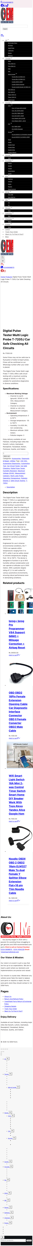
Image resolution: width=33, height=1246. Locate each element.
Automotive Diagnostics (11, 463)
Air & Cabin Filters (12, 43)
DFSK (6, 1193)
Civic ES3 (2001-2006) (18, 115)
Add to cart (7, 456)
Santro (9, 173)
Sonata (10, 166)
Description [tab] (11, 487)
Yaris (9, 68)
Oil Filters (10, 45)
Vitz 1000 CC (11, 89)
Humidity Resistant (10, 471)
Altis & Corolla (12, 1087)
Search (5, 29)
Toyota (6, 1074)
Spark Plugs (11, 48)
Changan (7, 1218)
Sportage (10, 179)
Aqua (9, 61)
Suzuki (6, 1161)
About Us (7, 996)
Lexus (7, 229)
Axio (9, 71)
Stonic (9, 184)
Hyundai (6, 1167)
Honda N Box (11, 147)
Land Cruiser (11, 99)
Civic (9, 1116)
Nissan (6, 1207)
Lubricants (10, 50)
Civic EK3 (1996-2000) (18, 113)
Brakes (10, 53)
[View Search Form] (2, 257)
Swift (9, 158)
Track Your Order (11, 232)
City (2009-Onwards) (17, 129)
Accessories (16, 458)
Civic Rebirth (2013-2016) (18, 118)
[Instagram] (5, 6)
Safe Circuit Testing (18, 481)
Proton (6, 1223)
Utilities (12, 461)
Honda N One (11, 150)
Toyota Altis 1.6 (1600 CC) (18, 76)
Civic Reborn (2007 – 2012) (19, 121)
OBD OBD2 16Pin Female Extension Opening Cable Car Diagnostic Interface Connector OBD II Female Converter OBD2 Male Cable (18, 711)
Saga (9, 227)
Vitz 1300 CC (11, 92)
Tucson (10, 168)
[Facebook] (2, 6)
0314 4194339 (18, 949)
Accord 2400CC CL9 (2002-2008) (21, 137)
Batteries (10, 55)
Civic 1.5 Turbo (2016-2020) (19, 108)
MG (5, 1200)
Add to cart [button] (13, 655)
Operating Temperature (11, 478)
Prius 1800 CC (11, 66)
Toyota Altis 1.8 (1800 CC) (18, 79)
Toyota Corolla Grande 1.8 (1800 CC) (21, 87)
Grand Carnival (12, 189)
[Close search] (2, 1237)
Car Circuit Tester (13, 466)
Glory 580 (10, 194)
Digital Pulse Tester (18, 468)
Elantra (10, 163)
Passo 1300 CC (12, 97)
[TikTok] (7, 6)
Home (3, 277)
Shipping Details (10, 1006)
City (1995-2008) (16, 126)
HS (9, 202)
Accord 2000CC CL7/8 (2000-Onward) (22, 134)
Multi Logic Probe (16, 476)
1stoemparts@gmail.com (10, 952)
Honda (6, 1113)
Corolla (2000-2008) (17, 82)
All (5, 1059)
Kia (5, 1180)
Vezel (9, 139)
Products (9, 277)
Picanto (10, 186)
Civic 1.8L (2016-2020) (18, 110)
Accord (10, 1138)
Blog (7, 237)
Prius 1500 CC (11, 63)
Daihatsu (7, 1212)
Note (9, 210)
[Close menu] (1, 1054)
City (9, 1131)
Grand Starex (11, 171)
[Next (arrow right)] (3, 1051)
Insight (9, 142)
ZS (9, 205)
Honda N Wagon (12, 152)
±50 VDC (23, 461)
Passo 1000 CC (12, 94)
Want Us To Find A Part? (14, 234)
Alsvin (9, 221)
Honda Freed (11, 144)
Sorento (10, 181)
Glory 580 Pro (11, 197)
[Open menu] (3, 261)
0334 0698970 (6, 949)
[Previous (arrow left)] (1, 1051)
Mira (9, 216)
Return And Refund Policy (13, 999)
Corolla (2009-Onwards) (18, 84)
